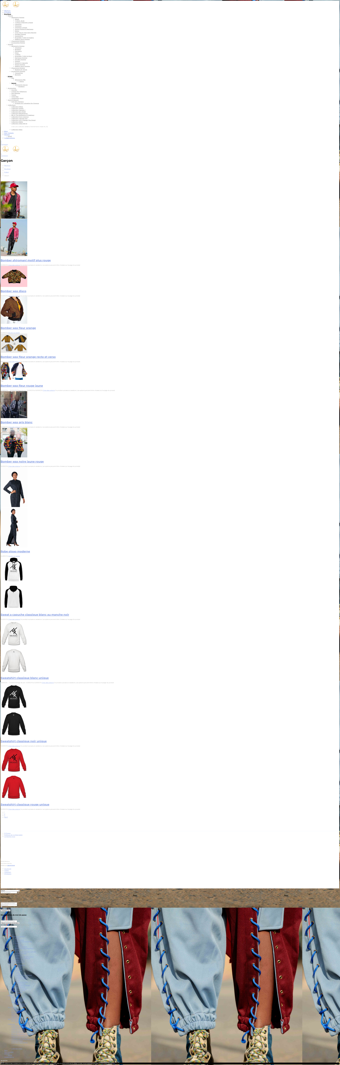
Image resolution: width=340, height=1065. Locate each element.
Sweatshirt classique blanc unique (25, 678)
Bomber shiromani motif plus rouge (26, 260)
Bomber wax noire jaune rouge (22, 461)
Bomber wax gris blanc (16, 422)
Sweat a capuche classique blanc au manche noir (35, 614)
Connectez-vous (5, 910)
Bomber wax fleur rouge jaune (22, 385)
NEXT (6, 817)
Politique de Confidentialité (13, 835)
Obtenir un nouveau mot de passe (10, 923)
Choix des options (14, 265)
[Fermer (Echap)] (6, 1060)
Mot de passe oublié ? (8, 909)
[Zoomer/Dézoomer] (1, 1060)
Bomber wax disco (13, 291)
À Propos (7, 833)
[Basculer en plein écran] (3, 1060)
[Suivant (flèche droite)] (3, 1062)
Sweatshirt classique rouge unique (25, 804)
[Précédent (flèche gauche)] (1, 1062)
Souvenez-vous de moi (10, 907)
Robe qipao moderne (15, 551)
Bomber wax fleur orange (18, 328)
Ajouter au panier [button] (14, 333)
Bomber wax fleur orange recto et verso (28, 357)
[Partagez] (5, 1060)
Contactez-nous (9, 836)
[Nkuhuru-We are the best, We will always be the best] (11, 8)
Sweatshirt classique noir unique (24, 741)
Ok (114, 1063)
